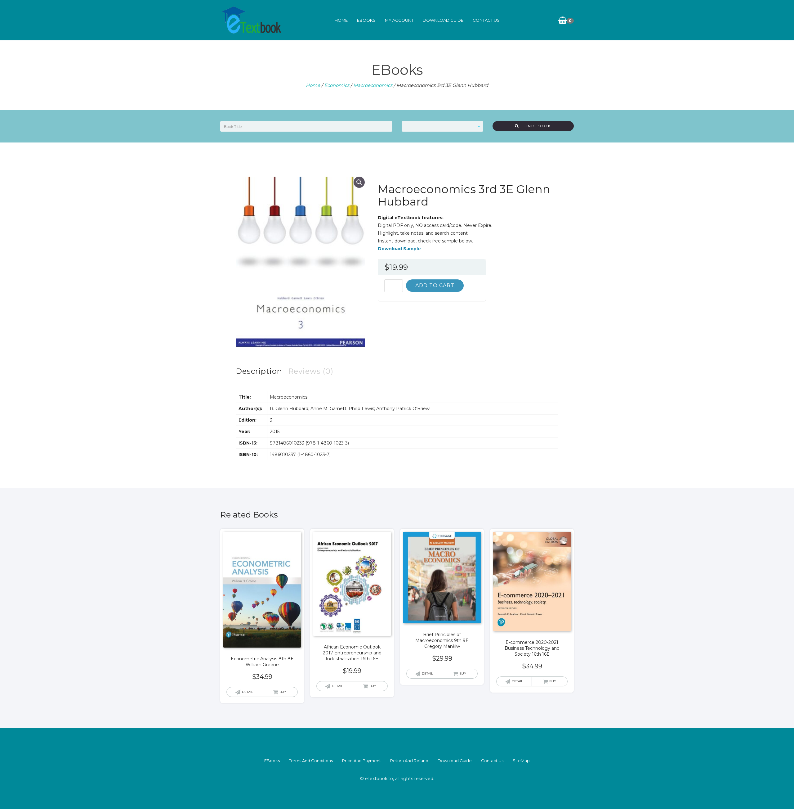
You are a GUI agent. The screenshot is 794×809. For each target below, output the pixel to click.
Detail (247, 692)
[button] (359, 182)
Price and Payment (361, 760)
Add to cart (434, 285)
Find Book (535, 126)
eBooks (366, 20)
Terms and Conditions (311, 760)
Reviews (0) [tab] (310, 371)
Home (341, 20)
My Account (399, 20)
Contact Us (486, 20)
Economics (336, 85)
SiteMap (521, 760)
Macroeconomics (372, 85)
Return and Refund (409, 760)
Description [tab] (259, 371)
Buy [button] (282, 692)
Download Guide (443, 20)
